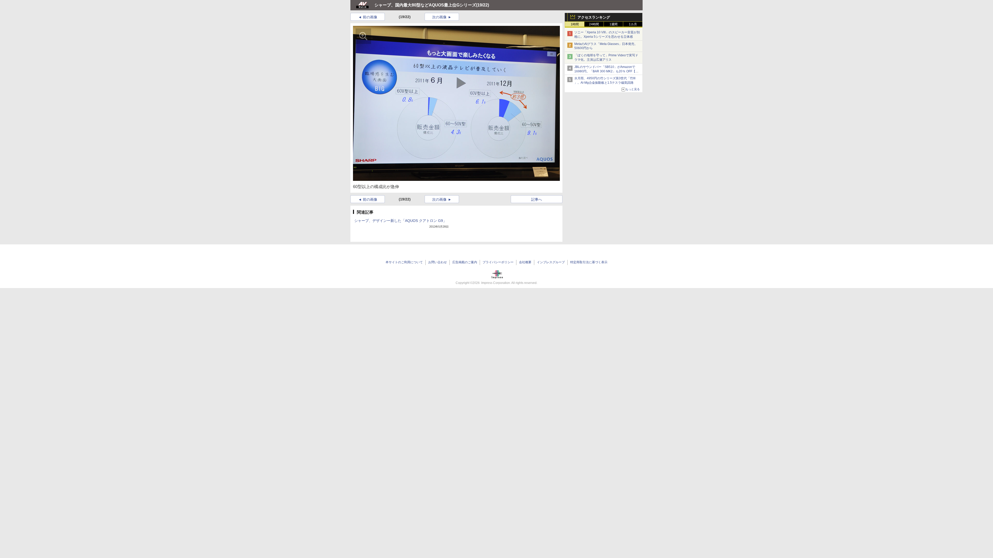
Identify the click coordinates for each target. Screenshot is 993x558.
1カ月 (633, 24)
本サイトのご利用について (404, 262)
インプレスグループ (551, 262)
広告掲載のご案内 (464, 262)
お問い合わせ (437, 262)
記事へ (536, 199)
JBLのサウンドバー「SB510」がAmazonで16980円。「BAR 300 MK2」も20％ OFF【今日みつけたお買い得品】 (606, 71)
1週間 (614, 24)
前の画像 (370, 17)
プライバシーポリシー (498, 262)
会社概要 (525, 262)
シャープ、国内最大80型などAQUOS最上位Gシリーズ (425, 5)
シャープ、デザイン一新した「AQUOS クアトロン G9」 (400, 221)
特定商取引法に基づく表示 (588, 262)
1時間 (575, 24)
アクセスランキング (593, 17)
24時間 (594, 24)
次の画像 (439, 17)
